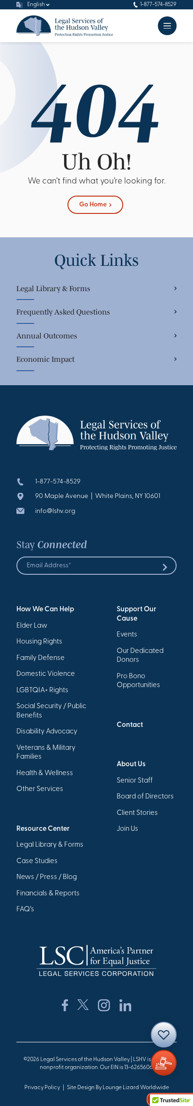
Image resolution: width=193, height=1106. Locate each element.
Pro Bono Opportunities (138, 681)
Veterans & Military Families (45, 753)
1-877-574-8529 (158, 4)
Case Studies (37, 861)
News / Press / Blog (46, 877)
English (36, 4)
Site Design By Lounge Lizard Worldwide (118, 1088)
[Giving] (164, 1063)
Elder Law (31, 626)
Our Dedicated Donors (140, 656)
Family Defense (40, 658)
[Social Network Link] (65, 1005)
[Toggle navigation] (167, 25)
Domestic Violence (45, 674)
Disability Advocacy (46, 731)
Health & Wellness (44, 773)
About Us (131, 764)
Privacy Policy (42, 1088)
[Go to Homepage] (64, 26)
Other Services (39, 789)
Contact (130, 725)
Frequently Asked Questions (63, 312)
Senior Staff (135, 780)
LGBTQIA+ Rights (42, 690)
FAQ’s (25, 909)
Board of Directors (145, 796)
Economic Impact (45, 359)
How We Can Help (45, 609)
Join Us (127, 829)
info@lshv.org (55, 511)
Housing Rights (39, 641)
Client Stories (137, 813)
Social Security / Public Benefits (51, 711)
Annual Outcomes (46, 335)
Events (127, 634)
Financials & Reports (48, 893)
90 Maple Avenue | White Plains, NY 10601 (97, 496)
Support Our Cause (136, 614)
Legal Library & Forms (53, 288)
